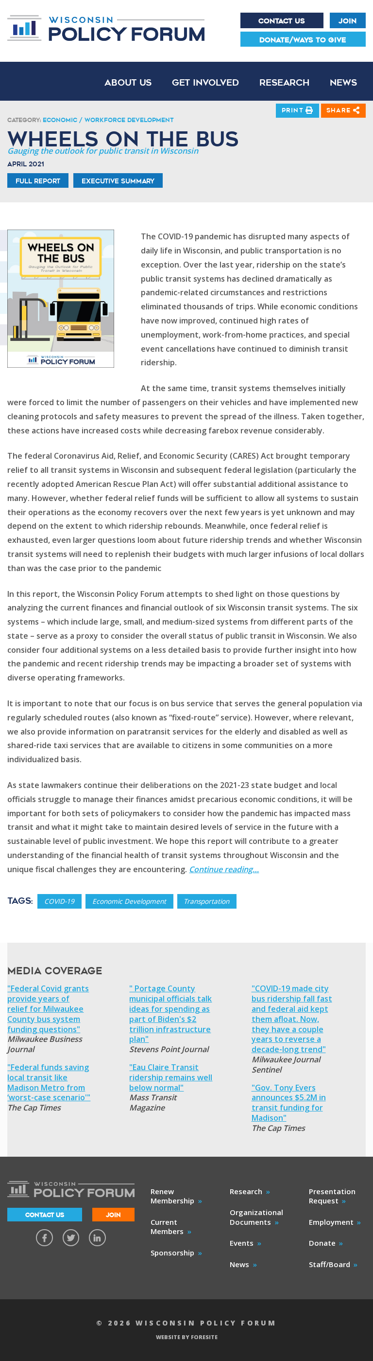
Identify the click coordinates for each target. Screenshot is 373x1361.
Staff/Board (329, 1264)
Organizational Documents (256, 1217)
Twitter (71, 1237)
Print (293, 110)
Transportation (206, 901)
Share (339, 110)
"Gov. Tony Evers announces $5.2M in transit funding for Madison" (289, 1103)
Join (347, 21)
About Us (128, 82)
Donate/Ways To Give (302, 40)
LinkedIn (97, 1237)
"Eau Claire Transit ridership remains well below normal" (170, 1077)
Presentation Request (332, 1196)
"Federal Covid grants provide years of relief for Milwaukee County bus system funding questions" (48, 1009)
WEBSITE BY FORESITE (187, 1337)
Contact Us (281, 21)
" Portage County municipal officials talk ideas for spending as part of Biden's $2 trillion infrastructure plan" (170, 1014)
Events (242, 1243)
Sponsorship (172, 1252)
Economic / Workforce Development (108, 120)
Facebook (44, 1237)
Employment (331, 1222)
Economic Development (129, 901)
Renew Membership (172, 1196)
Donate (322, 1243)
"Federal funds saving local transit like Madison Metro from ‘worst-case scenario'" (48, 1082)
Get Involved (205, 82)
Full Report (38, 181)
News (343, 82)
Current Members (167, 1226)
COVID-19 (59, 901)
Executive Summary (118, 181)
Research (284, 82)
